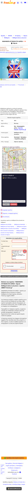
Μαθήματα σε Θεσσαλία (19, 224)
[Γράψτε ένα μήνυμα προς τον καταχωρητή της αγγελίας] (19, 259)
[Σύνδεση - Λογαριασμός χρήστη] (18, 2)
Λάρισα (25, 35)
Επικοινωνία (14, 470)
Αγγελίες (3, 35)
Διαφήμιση (17, 468)
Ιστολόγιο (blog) (16, 484)
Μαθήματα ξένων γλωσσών (20, 37)
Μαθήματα (7, 37)
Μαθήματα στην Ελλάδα (6, 224)
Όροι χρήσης (8, 463)
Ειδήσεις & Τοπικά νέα (18, 482)
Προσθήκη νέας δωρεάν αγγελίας (15, 458)
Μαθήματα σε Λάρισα (21, 226)
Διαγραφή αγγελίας (6, 210)
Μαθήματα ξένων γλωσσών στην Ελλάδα (10, 228)
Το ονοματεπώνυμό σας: (5, 246)
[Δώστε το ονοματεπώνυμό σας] (19, 246)
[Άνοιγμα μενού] (1, 2)
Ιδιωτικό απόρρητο (17, 463)
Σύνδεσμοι (10, 468)
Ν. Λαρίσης (18, 35)
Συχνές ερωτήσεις (10, 465)
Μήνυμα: (3, 251)
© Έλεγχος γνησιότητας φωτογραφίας (7, 84)
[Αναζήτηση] (21, 2)
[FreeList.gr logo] (10, 2)
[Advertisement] (14, 20)
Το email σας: (4, 241)
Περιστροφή (21, 84)
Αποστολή (13, 204)
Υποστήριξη (19, 465)
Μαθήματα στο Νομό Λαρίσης (7, 226)
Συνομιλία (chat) (7, 484)
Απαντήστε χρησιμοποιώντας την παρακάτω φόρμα (13, 52)
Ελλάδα (10, 35)
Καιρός (23, 484)
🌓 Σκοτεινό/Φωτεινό (14, 488)
